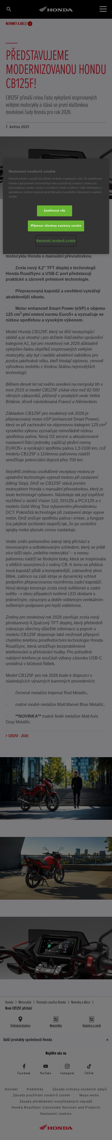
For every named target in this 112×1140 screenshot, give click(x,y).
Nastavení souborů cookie (56, 240)
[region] (56, 206)
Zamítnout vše (54, 210)
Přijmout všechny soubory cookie (56, 225)
